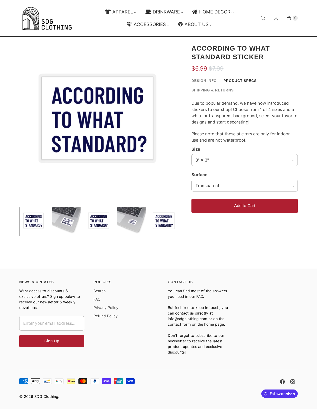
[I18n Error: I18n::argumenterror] (33, 221)
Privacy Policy (106, 307)
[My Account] (275, 18)
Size (195, 149)
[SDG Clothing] (47, 18)
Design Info (204, 81)
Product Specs (240, 81)
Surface (199, 174)
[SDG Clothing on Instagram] (293, 381)
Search (100, 291)
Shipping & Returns (212, 90)
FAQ (97, 299)
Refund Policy (106, 316)
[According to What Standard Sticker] (98, 123)
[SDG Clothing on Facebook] (282, 381)
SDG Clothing (46, 396)
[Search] (262, 18)
